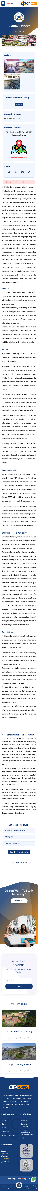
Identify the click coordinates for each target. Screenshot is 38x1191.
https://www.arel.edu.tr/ (13, 118)
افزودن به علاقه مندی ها (16, 182)
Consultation (27, 1189)
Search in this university (19, 852)
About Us (24, 1120)
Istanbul (21, 31)
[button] (8, 172)
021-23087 (5, 1153)
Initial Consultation (8, 1135)
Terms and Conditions (24, 1125)
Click (3, 1163)
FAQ (22, 1138)
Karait (28, 1179)
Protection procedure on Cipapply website (27, 1132)
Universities (6, 1132)
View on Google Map (19, 158)
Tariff (4, 1124)
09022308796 (6, 1159)
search (4, 1128)
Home (4, 1120)
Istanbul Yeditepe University (19, 1031)
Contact (34, 1189)
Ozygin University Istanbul (19, 1064)
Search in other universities (19, 863)
